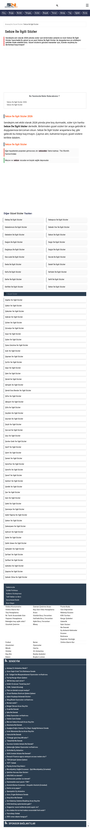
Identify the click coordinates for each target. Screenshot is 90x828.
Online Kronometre (13, 607)
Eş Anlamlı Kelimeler (68, 630)
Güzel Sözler (18, 24)
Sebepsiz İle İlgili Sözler (58, 220)
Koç (4, 13)
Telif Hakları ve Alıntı (13, 597)
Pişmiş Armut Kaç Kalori (16, 766)
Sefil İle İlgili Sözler (56, 279)
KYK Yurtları (65, 615)
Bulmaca (64, 636)
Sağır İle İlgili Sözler (56, 242)
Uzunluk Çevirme (12, 624)
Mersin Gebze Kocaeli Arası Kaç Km (20, 722)
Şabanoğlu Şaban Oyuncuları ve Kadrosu (22, 747)
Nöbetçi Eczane (66, 613)
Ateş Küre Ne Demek (14, 798)
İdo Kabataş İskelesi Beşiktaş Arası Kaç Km (23, 801)
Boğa (11, 13)
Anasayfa (8, 24)
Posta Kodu (65, 607)
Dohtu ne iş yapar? (14, 788)
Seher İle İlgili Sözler (56, 287)
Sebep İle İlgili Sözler (13, 220)
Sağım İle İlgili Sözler (14, 242)
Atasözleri (10, 645)
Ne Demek (64, 627)
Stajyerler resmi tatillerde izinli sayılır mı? (23, 807)
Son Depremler (66, 610)
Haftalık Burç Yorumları (43, 618)
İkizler (19, 13)
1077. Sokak (11, 763)
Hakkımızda (10, 587)
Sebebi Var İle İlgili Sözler (58, 227)
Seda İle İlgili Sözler (13, 264)
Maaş (35, 624)
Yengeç (28, 13)
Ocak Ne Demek (13, 709)
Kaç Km (9, 654)
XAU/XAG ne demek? (14, 776)
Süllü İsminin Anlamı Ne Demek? (19, 753)
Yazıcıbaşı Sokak (13, 813)
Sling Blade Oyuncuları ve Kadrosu (20, 700)
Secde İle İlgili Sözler (57, 257)
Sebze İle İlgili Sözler (31, 24)
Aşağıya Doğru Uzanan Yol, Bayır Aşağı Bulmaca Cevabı (28, 728)
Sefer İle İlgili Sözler (13, 279)
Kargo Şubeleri (66, 618)
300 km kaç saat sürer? (15, 681)
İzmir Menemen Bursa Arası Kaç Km (20, 731)
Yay (69, 13)
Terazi (54, 13)
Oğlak (77, 13)
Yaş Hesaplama (12, 613)
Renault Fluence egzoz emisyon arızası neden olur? (26, 757)
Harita (35, 648)
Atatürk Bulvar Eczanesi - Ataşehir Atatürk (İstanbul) (27, 785)
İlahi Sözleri (65, 624)
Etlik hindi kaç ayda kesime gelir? (19, 804)
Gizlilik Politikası (12, 590)
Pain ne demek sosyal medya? (18, 690)
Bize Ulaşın (10, 603)
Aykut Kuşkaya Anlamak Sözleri (19, 697)
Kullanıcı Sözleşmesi (13, 594)
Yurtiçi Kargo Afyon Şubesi (17, 678)
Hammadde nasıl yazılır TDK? (18, 782)
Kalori (8, 657)
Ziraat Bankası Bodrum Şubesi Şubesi (21, 693)
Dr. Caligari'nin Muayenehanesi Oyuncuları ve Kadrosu (27, 675)
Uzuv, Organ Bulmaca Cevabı (17, 794)
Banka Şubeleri (39, 654)
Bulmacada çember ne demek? (18, 779)
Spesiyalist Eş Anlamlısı (16, 791)
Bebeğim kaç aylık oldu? (15, 621)
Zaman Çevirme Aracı (42, 607)
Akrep (62, 13)
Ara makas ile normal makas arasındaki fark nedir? (26, 810)
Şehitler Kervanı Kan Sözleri (17, 772)
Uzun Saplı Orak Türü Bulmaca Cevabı (21, 671)
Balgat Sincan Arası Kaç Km (17, 706)
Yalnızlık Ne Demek (14, 734)
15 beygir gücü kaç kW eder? (17, 738)
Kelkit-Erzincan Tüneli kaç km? (18, 684)
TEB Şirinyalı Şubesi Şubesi (17, 760)
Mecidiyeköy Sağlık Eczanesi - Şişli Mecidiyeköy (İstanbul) (29, 769)
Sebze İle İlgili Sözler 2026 (17, 102)
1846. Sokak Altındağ (15, 687)
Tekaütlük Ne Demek (14, 741)
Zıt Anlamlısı (38, 651)
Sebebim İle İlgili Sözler (14, 235)
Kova (85, 13)
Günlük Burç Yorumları (42, 615)
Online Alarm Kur (13, 610)
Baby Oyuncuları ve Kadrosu (17, 716)
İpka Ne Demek (12, 712)
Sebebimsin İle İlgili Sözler (16, 227)
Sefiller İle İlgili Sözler (14, 287)
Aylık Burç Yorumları (41, 621)
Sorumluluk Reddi (12, 600)
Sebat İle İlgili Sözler (57, 235)
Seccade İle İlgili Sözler (14, 257)
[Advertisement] (45, 74)
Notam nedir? (12, 703)
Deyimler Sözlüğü (67, 639)
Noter (35, 642)
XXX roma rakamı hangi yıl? (17, 817)
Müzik (8, 648)
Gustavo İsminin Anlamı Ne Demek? (20, 744)
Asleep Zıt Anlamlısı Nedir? (17, 668)
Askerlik (63, 621)
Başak (45, 13)
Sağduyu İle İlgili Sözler (15, 249)
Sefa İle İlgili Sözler (13, 272)
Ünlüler (8, 651)
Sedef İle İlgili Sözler (56, 264)
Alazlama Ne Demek (14, 725)
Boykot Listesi (39, 657)
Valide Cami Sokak (14, 719)
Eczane (63, 633)
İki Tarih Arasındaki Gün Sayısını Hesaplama (15, 617)
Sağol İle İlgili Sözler (57, 249)
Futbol (8, 642)
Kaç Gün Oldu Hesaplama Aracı (43, 611)
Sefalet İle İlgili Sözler (57, 272)
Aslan (37, 13)
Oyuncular (37, 645)
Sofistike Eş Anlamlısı (15, 750)
